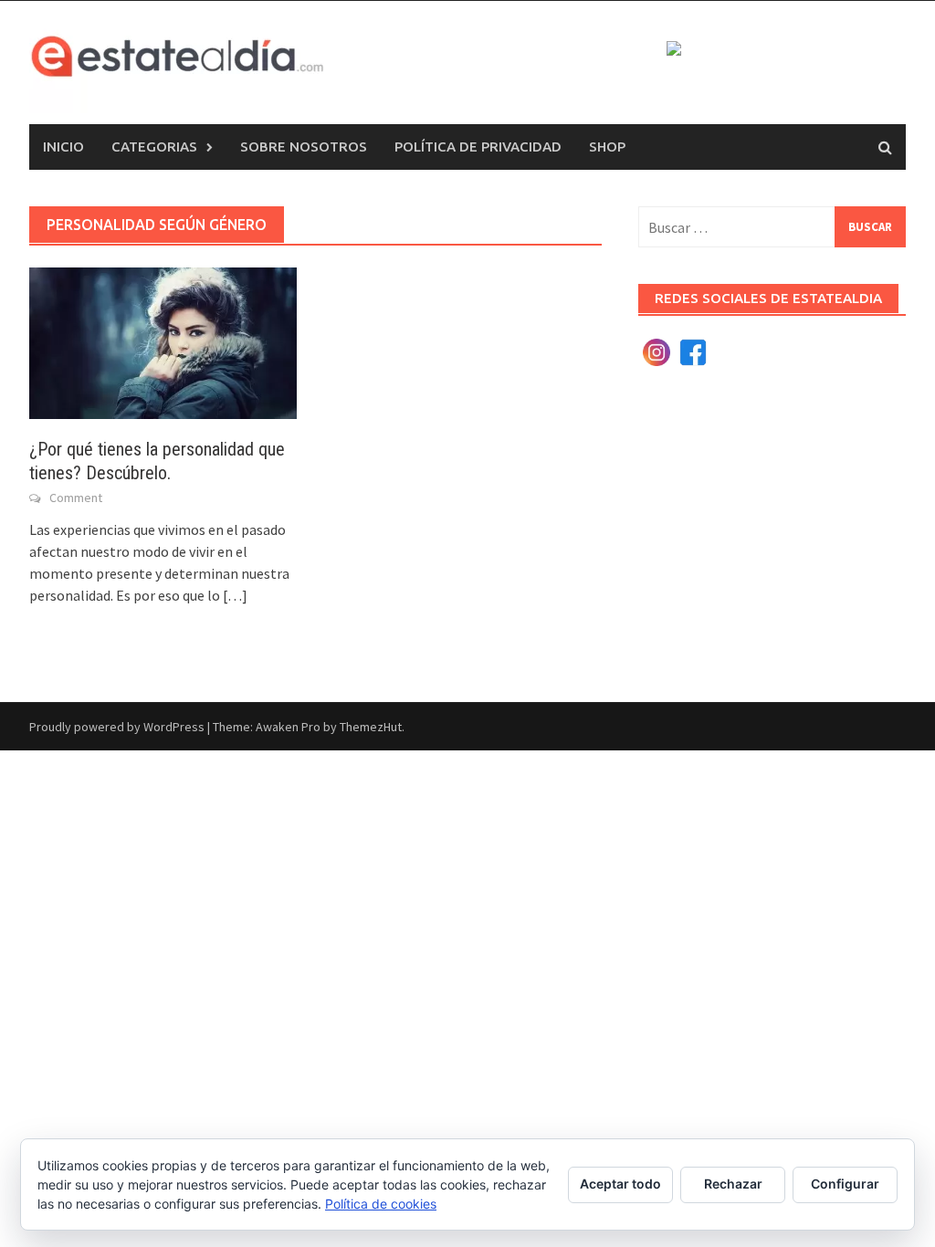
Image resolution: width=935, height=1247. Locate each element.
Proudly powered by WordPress (117, 726)
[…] (233, 595)
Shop (607, 146)
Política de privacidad (478, 146)
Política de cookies (380, 1203)
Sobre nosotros (303, 146)
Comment (75, 497)
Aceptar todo (620, 1183)
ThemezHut (371, 726)
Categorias (154, 146)
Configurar (845, 1183)
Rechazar (733, 1183)
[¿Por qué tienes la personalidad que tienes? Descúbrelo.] (163, 341)
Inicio (63, 146)
